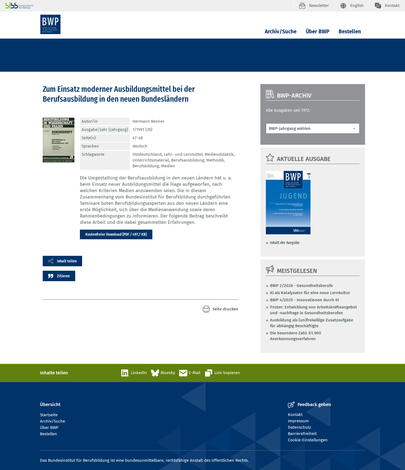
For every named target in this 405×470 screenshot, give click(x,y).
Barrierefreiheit (302, 433)
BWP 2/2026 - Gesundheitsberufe (301, 285)
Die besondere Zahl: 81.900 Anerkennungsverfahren (295, 336)
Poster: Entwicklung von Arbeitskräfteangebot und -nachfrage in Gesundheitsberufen (313, 310)
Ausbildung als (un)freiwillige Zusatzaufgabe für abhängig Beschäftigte (311, 323)
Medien (168, 165)
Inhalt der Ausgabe (284, 242)
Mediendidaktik (219, 154)
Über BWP (317, 31)
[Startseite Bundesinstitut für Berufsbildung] (149, 6)
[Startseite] (50, 24)
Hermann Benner (148, 121)
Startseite (49, 414)
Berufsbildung (146, 165)
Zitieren (63, 275)
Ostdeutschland (147, 154)
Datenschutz (299, 427)
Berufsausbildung (187, 160)
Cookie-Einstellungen (308, 439)
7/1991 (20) (142, 129)
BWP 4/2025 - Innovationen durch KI (304, 299)
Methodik (215, 160)
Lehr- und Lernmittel (183, 154)
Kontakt (295, 414)
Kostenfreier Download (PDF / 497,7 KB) (116, 234)
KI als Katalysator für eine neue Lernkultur (310, 292)
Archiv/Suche (280, 31)
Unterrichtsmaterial (151, 160)
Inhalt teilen (67, 261)
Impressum (298, 420)
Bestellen (350, 31)
